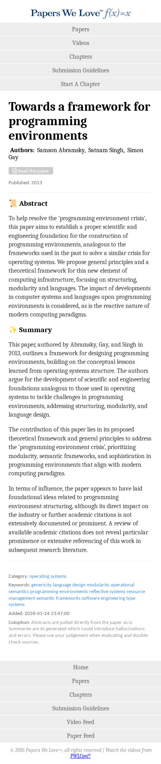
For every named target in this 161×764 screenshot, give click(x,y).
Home (80, 667)
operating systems (47, 576)
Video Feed (80, 722)
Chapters (81, 56)
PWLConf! (80, 756)
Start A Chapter (80, 84)
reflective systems (107, 591)
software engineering (103, 598)
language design (69, 585)
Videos (80, 43)
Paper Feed (81, 735)
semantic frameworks (58, 598)
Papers (80, 29)
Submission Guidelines (80, 70)
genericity (41, 585)
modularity (98, 585)
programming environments (59, 591)
